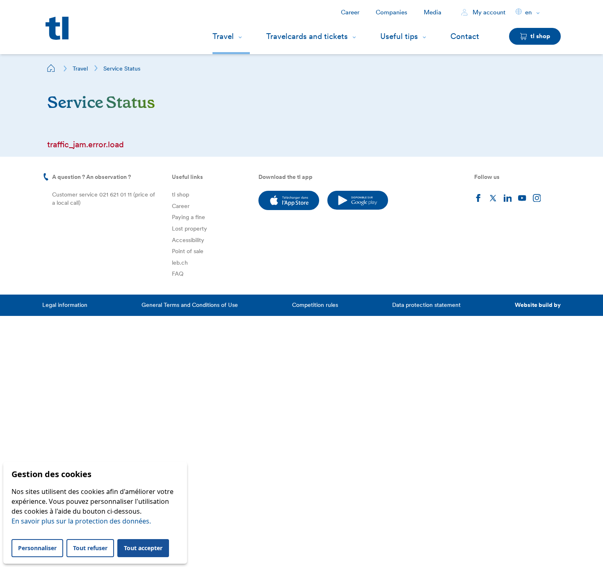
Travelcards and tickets (307, 36)
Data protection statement (426, 305)
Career (350, 12)
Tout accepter (143, 548)
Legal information (64, 305)
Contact (464, 36)
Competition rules (315, 305)
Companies (391, 12)
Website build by (538, 305)
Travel (223, 36)
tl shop (180, 194)
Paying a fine (188, 217)
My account (488, 12)
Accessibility (188, 240)
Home (51, 68)
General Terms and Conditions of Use (190, 305)
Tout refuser (90, 548)
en (528, 12)
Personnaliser (37, 548)
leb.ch (180, 262)
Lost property (189, 228)
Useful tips (399, 36)
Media (432, 12)
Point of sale (187, 251)
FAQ (177, 273)
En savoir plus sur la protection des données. (81, 521)
